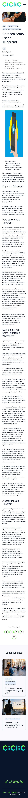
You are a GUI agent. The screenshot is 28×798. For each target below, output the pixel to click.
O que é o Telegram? (11, 60)
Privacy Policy (7, 792)
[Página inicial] (12, 4)
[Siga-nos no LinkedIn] (6, 781)
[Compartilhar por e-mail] (14, 637)
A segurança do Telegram (13, 68)
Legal (14, 792)
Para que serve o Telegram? (14, 62)
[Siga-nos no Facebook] (10, 781)
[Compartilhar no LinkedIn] (16, 632)
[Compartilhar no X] (11, 632)
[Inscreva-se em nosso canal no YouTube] (21, 781)
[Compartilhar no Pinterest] (22, 632)
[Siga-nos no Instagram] (14, 781)
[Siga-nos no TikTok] (17, 781)
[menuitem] (14, 754)
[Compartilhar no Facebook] (6, 632)
